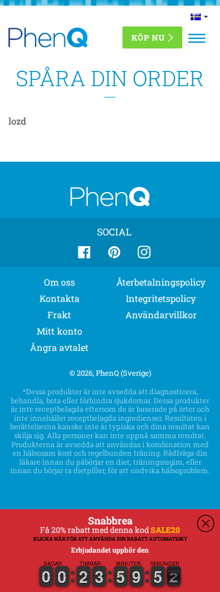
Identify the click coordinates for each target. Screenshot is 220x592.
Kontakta (59, 298)
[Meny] (197, 38)
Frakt (59, 315)
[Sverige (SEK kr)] (199, 16)
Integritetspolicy (161, 298)
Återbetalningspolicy (160, 282)
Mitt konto (59, 331)
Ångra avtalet (59, 347)
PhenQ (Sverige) (123, 373)
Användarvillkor (161, 315)
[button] (0, 588)
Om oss (59, 282)
